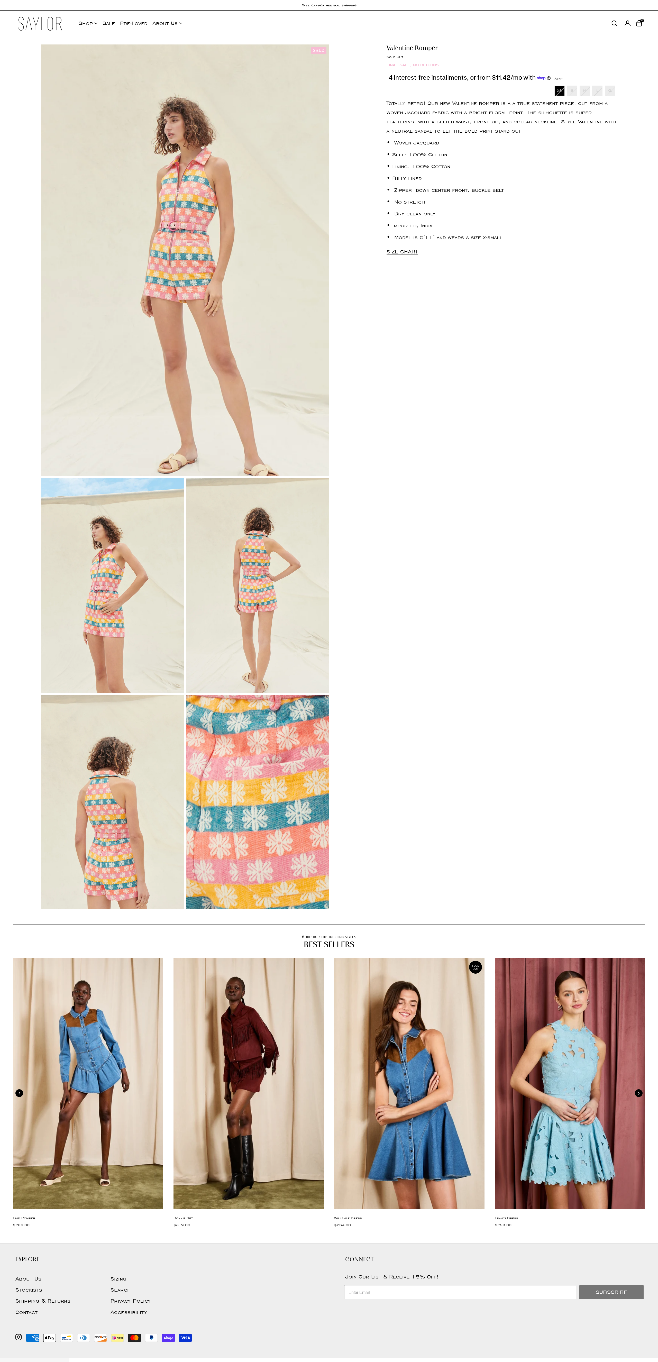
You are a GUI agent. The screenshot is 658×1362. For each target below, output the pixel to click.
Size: (559, 78)
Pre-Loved (133, 23)
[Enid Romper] (88, 1083)
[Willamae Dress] (409, 1083)
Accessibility (129, 1312)
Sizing (118, 1278)
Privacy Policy (131, 1300)
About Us (165, 23)
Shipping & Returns (42, 1300)
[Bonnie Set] (248, 1083)
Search (121, 1289)
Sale (109, 23)
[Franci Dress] (570, 1083)
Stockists (28, 1289)
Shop (86, 23)
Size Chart (402, 251)
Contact (26, 1312)
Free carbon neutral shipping (329, 5)
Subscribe (611, 1292)
